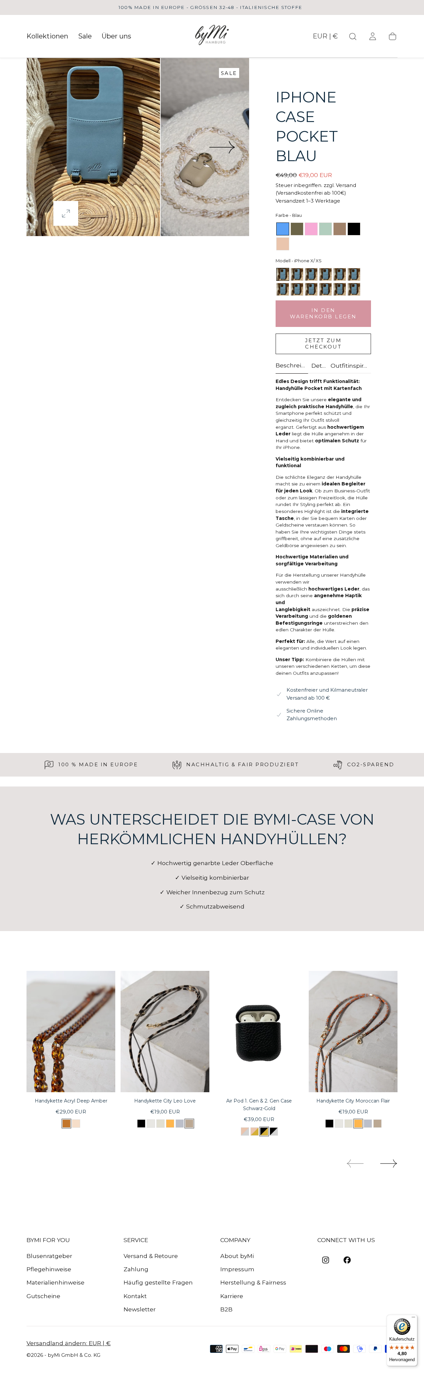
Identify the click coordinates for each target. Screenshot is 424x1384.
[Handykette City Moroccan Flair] (353, 1031)
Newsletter (140, 1309)
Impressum (237, 1269)
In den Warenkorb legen (323, 313)
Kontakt (135, 1295)
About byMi (237, 1255)
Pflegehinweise (48, 1269)
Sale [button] (85, 36)
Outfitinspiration (349, 366)
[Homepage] (212, 36)
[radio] (283, 229)
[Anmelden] (373, 36)
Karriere (231, 1295)
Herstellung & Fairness (253, 1282)
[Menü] (413, 1319)
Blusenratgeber (49, 1255)
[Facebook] (347, 1260)
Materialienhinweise (55, 1282)
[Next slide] (222, 147)
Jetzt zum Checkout (323, 343)
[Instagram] (325, 1260)
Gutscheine (43, 1295)
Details (319, 366)
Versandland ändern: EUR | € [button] (68, 1343)
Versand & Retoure (151, 1255)
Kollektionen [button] (47, 36)
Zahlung (136, 1269)
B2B (226, 1309)
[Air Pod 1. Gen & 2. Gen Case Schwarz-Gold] (259, 1031)
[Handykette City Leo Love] (165, 1031)
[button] (325, 37)
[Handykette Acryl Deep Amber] (70, 1031)
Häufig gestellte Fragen (158, 1282)
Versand (346, 185)
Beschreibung (292, 365)
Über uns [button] (116, 36)
